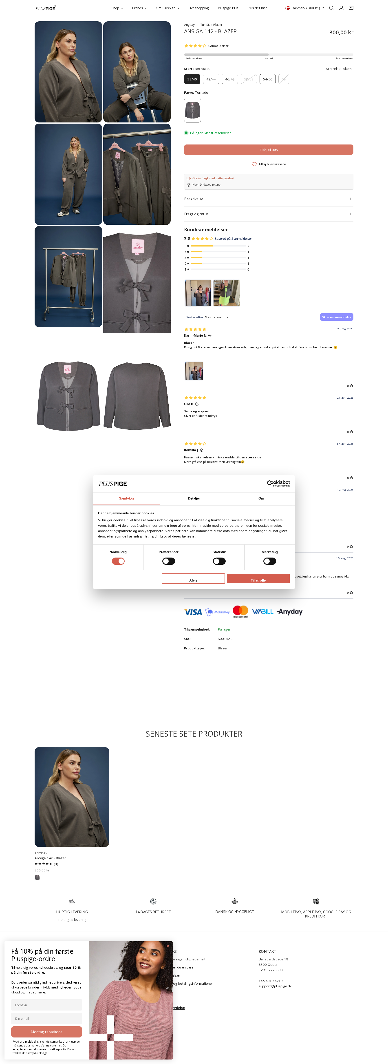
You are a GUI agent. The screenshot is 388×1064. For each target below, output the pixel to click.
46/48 (230, 79)
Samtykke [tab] (126, 498)
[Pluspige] (46, 7)
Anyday (189, 24)
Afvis (193, 580)
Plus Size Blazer (210, 24)
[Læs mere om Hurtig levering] (72, 901)
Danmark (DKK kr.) (306, 8)
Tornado (192, 110)
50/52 (249, 79)
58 (284, 79)
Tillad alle (258, 580)
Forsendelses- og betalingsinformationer (181, 983)
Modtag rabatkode (46, 1031)
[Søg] (331, 8)
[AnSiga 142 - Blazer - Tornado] (37, 877)
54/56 (267, 79)
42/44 (211, 79)
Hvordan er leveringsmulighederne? (177, 959)
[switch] (168, 561)
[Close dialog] (168, 946)
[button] (351, 8)
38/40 (192, 79)
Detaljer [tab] (194, 498)
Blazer (223, 648)
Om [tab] (261, 498)
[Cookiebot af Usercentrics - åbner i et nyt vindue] (270, 483)
